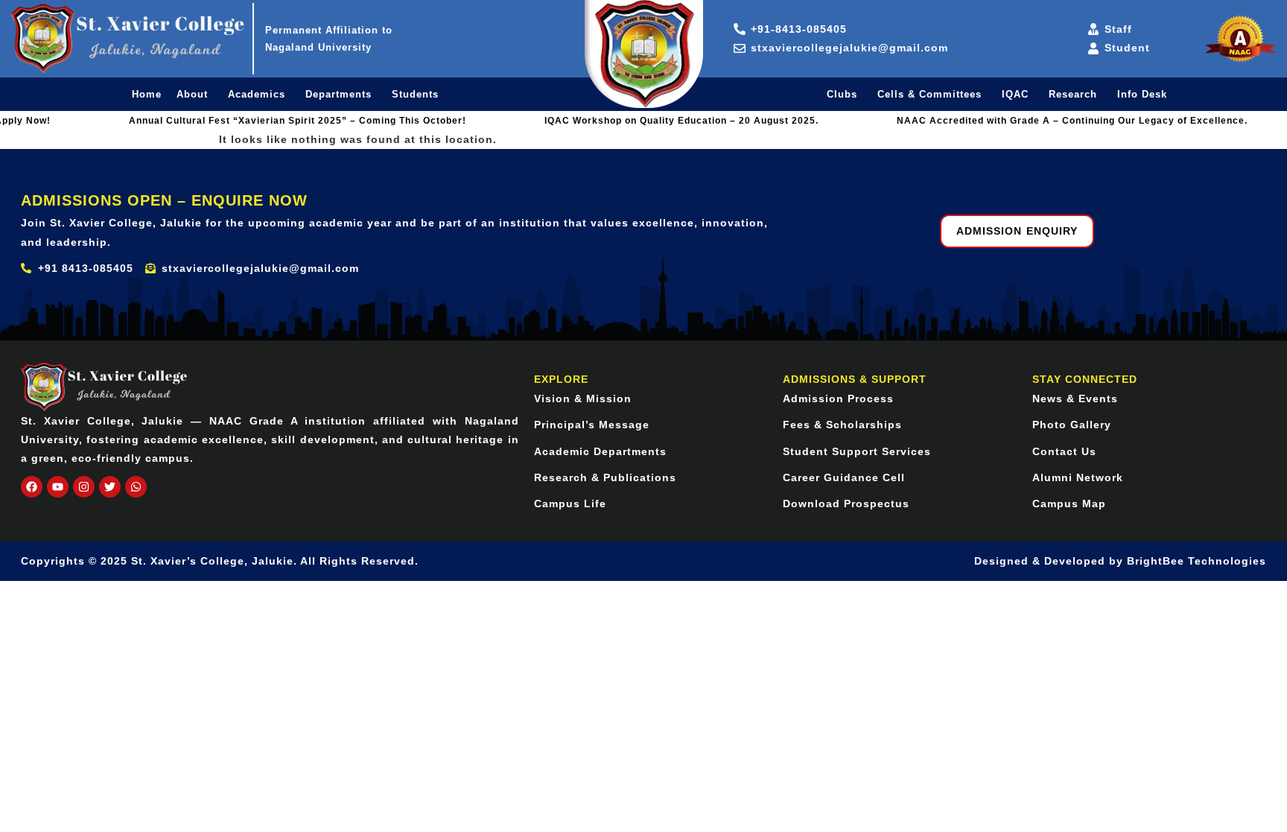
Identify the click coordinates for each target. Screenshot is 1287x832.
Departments (338, 94)
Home (147, 94)
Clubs (842, 94)
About (192, 94)
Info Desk (1142, 94)
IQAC (1015, 94)
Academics (256, 94)
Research (1073, 94)
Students (415, 94)
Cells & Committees (929, 94)
